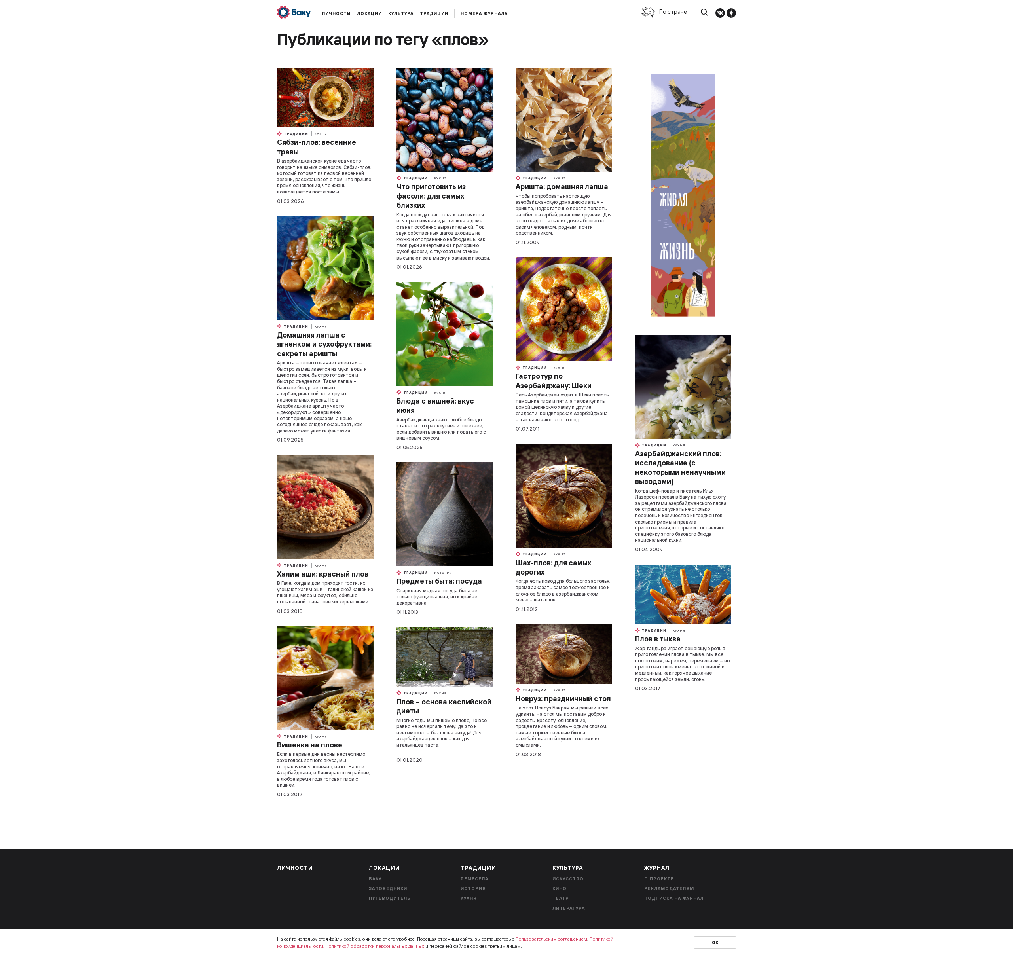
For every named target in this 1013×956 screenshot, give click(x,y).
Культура (401, 13)
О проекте (659, 879)
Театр (560, 898)
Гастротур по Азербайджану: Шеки (554, 381)
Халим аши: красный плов (322, 574)
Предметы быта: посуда (439, 581)
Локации (369, 13)
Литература (568, 908)
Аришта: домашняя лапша (562, 186)
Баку (375, 879)
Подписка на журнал (674, 898)
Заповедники (388, 888)
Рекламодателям (669, 888)
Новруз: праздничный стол (563, 698)
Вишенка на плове (309, 744)
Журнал (657, 867)
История (443, 573)
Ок (715, 942)
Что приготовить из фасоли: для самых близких (431, 196)
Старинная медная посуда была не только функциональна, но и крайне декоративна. (436, 597)
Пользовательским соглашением (551, 939)
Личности (336, 13)
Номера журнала (484, 13)
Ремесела (474, 879)
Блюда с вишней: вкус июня (435, 405)
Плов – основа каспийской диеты (443, 706)
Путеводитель (390, 898)
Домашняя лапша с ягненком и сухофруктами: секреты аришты (324, 344)
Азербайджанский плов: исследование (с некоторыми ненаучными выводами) (680, 467)
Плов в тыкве (658, 638)
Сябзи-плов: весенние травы (316, 147)
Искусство (568, 879)
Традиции (434, 13)
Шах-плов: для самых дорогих (553, 567)
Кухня (321, 134)
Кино (559, 888)
